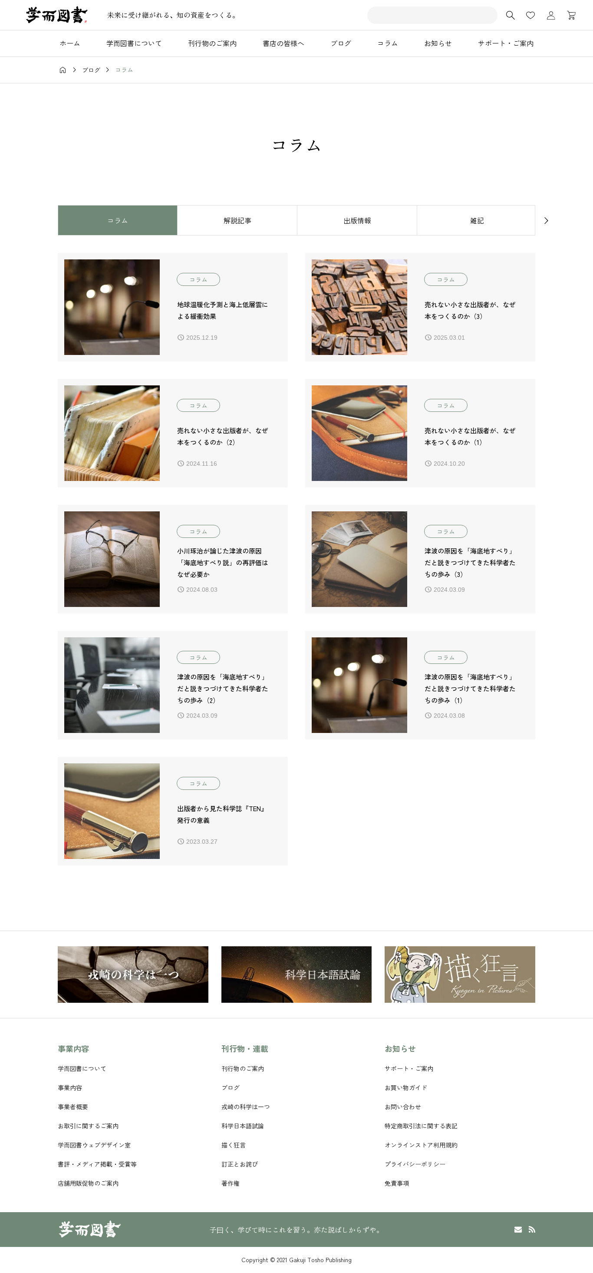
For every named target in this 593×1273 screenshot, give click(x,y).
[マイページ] (550, 15)
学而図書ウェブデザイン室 (94, 1144)
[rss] (531, 1229)
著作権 (230, 1183)
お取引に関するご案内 (88, 1125)
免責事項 (397, 1183)
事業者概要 (73, 1106)
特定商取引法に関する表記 (421, 1125)
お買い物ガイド (406, 1087)
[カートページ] (568, 15)
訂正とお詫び (239, 1164)
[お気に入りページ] (530, 15)
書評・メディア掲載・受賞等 (97, 1164)
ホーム (69, 43)
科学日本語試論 (242, 1125)
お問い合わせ (403, 1106)
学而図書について (82, 1068)
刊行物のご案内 (212, 43)
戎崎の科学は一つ (245, 1106)
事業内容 (70, 1087)
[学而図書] (56, 15)
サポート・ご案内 (506, 43)
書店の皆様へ (283, 43)
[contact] (518, 1229)
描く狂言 (233, 1144)
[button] (47, 220)
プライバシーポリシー (415, 1164)
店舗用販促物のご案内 (88, 1183)
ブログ (340, 43)
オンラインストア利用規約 (421, 1144)
